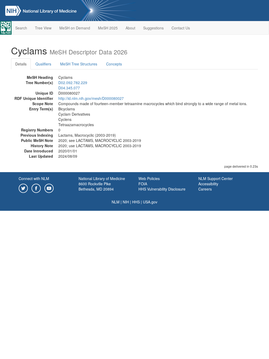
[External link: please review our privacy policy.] (23, 187)
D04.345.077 (69, 87)
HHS (136, 201)
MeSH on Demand (74, 27)
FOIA (142, 183)
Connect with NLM (34, 178)
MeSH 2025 (108, 27)
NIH (126, 201)
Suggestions (153, 27)
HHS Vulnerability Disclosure (161, 189)
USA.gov (150, 201)
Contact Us (181, 27)
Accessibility (208, 183)
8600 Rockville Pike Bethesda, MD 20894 (96, 186)
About (130, 27)
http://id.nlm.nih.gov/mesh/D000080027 (91, 98)
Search (21, 27)
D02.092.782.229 (72, 82)
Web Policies (149, 178)
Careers (205, 189)
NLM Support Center (215, 178)
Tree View (43, 27)
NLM (116, 201)
